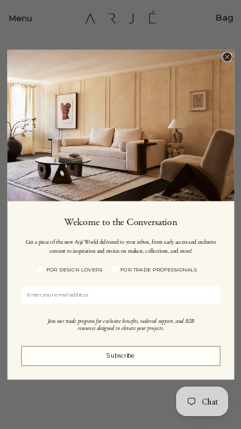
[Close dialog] (226, 56)
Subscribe (120, 355)
